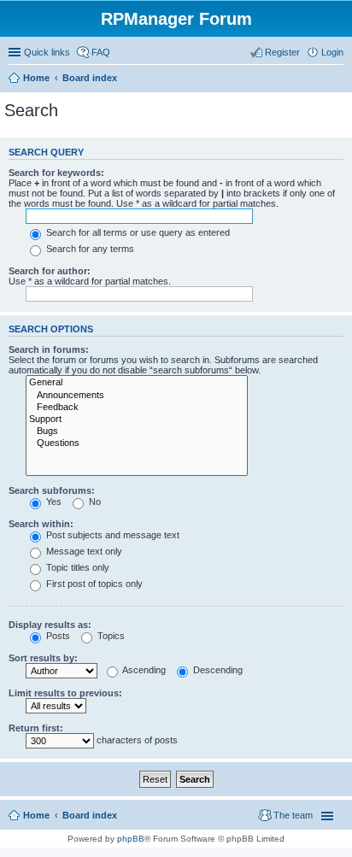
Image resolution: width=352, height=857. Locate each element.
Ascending (143, 670)
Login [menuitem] (332, 52)
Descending (217, 670)
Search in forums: (49, 349)
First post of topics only (93, 583)
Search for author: (50, 271)
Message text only (83, 551)
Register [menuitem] (282, 52)
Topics (110, 636)
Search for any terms (89, 249)
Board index (89, 78)
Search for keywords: (56, 172)
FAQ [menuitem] (100, 52)
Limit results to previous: (65, 693)
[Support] (136, 420)
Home (36, 78)
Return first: (36, 728)
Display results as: (50, 624)
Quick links (47, 52)
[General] (136, 383)
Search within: (41, 524)
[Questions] (136, 443)
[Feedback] (136, 408)
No (93, 501)
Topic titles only (76, 567)
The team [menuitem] (293, 815)
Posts (57, 636)
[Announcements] (136, 396)
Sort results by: (43, 658)
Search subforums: (52, 490)
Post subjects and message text (111, 535)
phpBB (130, 838)
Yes (53, 501)
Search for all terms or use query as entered (137, 232)
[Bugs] (136, 431)
